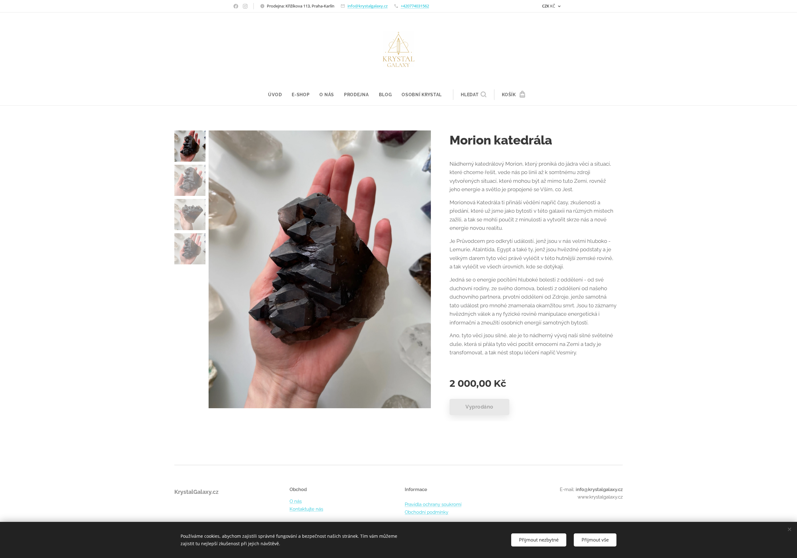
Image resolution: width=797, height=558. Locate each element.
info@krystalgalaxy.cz (367, 6)
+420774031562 (415, 6)
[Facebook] (236, 6)
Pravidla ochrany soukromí (433, 504)
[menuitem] (277, 94)
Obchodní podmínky (426, 512)
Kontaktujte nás (306, 509)
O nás (296, 501)
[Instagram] (245, 6)
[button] (473, 94)
